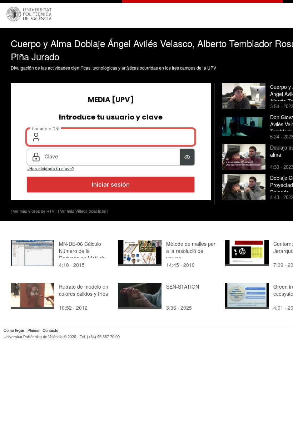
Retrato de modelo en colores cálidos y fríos (83, 290)
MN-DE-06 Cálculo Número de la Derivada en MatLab (82, 251)
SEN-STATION (182, 286)
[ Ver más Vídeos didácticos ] (83, 211)
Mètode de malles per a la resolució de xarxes (190, 251)
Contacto (50, 330)
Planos (33, 330)
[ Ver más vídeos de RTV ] (33, 211)
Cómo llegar (14, 330)
